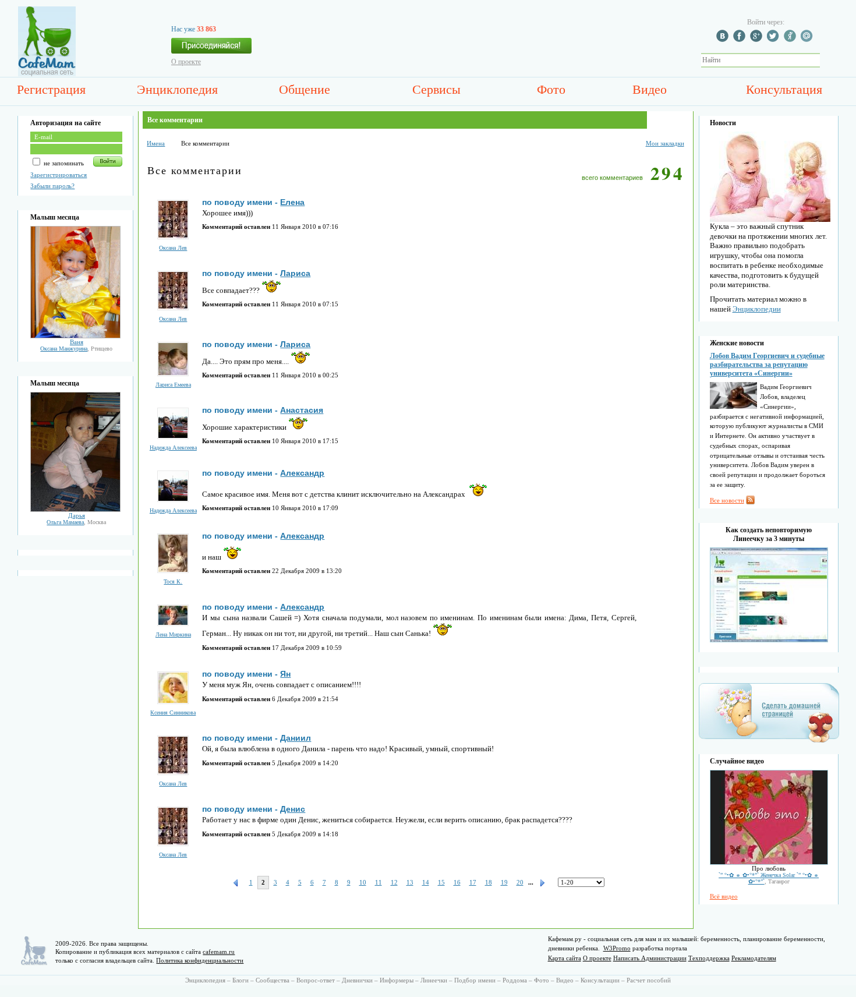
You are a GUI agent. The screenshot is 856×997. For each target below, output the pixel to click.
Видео (649, 89)
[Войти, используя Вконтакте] (723, 39)
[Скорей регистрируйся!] (211, 49)
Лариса (295, 273)
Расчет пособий (649, 980)
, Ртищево (76, 348)
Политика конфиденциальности (199, 960)
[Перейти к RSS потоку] (750, 501)
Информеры (396, 980)
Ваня (76, 341)
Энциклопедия (177, 89)
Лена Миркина (173, 634)
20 (520, 882)
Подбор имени (475, 980)
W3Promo (617, 948)
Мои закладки (665, 143)
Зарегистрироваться (58, 174)
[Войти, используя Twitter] (774, 39)
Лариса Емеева (173, 384)
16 (457, 882)
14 (425, 882)
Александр (302, 473)
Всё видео (724, 896)
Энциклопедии (757, 309)
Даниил (295, 738)
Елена (292, 202)
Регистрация (51, 89)
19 (504, 882)
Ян (285, 673)
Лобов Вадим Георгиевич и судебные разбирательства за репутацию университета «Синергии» (767, 364)
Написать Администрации (650, 957)
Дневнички (357, 980)
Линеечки (433, 980)
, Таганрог (769, 878)
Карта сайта (564, 957)
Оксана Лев (173, 248)
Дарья (76, 515)
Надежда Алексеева (173, 447)
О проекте (186, 62)
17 (472, 882)
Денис (292, 809)
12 (394, 882)
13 (409, 882)
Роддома (515, 980)
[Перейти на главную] (47, 73)
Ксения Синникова (173, 712)
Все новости (727, 500)
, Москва (76, 522)
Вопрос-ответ (315, 980)
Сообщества (272, 980)
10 (362, 882)
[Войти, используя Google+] (757, 39)
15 (441, 882)
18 (488, 882)
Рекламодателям (753, 957)
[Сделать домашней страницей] (769, 741)
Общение (304, 89)
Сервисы (436, 89)
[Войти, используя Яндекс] (791, 39)
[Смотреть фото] (75, 336)
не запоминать (63, 163)
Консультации (600, 980)
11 (378, 882)
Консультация (784, 89)
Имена (156, 143)
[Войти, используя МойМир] (808, 39)
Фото (551, 89)
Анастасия (301, 410)
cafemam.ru (219, 951)
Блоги (240, 980)
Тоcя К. (173, 581)
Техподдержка (709, 957)
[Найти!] (826, 60)
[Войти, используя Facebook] (740, 39)
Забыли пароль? (52, 185)
